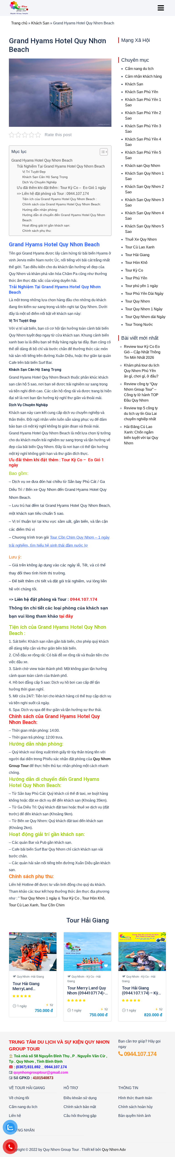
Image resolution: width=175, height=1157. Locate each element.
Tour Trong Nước (139, 324)
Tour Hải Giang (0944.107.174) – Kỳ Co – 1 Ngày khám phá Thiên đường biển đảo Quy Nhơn (142, 991)
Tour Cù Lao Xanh (23, 905)
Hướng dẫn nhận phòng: (40, 210)
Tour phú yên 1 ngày (141, 286)
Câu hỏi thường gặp (80, 1116)
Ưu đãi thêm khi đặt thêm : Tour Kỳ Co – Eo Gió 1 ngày (61, 188)
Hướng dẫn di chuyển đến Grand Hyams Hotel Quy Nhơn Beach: (63, 217)
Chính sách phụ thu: (36, 230)
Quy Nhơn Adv (114, 1150)
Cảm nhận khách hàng (143, 76)
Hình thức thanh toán (135, 1098)
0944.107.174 (139, 1053)
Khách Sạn (40, 23)
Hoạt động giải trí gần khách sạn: (46, 225)
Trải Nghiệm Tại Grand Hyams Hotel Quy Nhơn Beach (61, 166)
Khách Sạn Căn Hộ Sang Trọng (45, 177)
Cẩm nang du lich (23, 1107)
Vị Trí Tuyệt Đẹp (34, 171)
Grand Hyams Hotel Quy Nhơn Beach (41, 160)
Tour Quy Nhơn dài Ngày (145, 317)
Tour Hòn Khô (93, 898)
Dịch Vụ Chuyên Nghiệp (39, 182)
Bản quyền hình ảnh (134, 1116)
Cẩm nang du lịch (139, 69)
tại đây (66, 616)
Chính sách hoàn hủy (135, 1107)
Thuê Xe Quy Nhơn (141, 239)
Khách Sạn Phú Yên (141, 92)
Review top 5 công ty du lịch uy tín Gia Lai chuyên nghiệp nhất (141, 413)
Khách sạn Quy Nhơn (142, 166)
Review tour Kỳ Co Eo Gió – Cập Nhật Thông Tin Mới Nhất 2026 (142, 352)
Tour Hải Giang (137, 255)
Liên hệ (15, 1116)
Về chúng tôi (19, 1098)
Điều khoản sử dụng (80, 1098)
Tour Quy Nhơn (137, 301)
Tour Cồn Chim (52, 905)
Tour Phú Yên (136, 278)
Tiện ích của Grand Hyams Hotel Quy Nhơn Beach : (59, 199)
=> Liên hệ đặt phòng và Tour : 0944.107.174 (53, 194)
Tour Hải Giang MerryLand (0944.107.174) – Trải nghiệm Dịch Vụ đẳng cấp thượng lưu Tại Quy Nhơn (32, 986)
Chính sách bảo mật (80, 1107)
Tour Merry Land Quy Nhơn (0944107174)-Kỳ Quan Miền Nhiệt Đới (86, 991)
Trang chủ (19, 23)
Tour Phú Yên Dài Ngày (144, 294)
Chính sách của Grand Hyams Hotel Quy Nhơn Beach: (61, 204)
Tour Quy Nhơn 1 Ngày (143, 309)
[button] (101, 153)
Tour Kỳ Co (70, 898)
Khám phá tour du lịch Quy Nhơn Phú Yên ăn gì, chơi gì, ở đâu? (141, 370)
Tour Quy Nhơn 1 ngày (38, 898)
